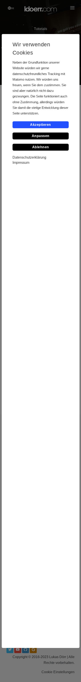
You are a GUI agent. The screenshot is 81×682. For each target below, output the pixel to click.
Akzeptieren (40, 124)
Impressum (21, 162)
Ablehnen (40, 147)
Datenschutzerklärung (29, 157)
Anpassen (40, 136)
